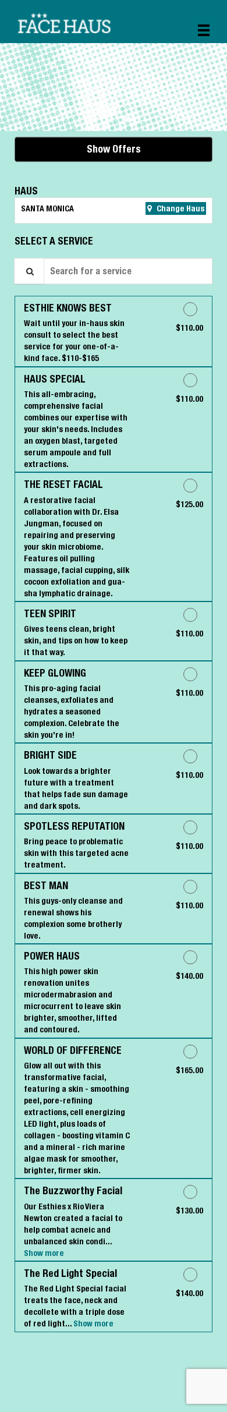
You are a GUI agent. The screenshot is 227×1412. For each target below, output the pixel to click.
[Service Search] (29, 271)
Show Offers (114, 149)
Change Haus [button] (179, 208)
